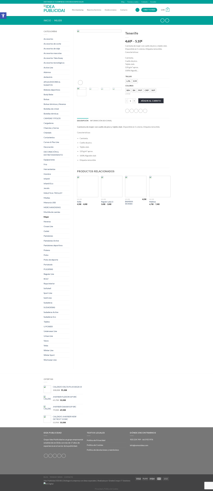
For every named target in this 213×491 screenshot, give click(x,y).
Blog (122, 2)
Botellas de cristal (51, 109)
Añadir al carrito (151, 101)
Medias (47, 198)
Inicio (47, 20)
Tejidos (47, 321)
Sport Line (48, 293)
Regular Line (49, 274)
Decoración (48, 147)
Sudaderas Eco (50, 317)
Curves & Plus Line (51, 142)
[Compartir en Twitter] (132, 111)
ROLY (46, 279)
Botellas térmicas (51, 113)
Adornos (47, 72)
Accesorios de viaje (52, 48)
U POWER (48, 326)
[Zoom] (80, 82)
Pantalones (48, 236)
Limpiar (127, 94)
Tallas (128, 76)
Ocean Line (48, 226)
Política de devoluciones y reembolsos (103, 450)
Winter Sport (49, 355)
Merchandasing (77, 10)
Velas (46, 345)
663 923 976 (147, 439)
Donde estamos (110, 10)
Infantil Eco (48, 183)
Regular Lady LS (107, 202)
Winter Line (48, 350)
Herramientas (49, 169)
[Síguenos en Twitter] (163, 2)
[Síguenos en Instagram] (161, 2)
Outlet (46, 231)
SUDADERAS (49, 307)
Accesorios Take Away (53, 58)
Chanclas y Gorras (51, 128)
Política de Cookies (95, 445)
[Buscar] (137, 10)
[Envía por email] (136, 111)
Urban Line (48, 336)
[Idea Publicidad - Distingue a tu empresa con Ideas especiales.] (56, 10)
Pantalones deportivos (53, 245)
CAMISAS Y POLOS (52, 118)
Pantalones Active (51, 240)
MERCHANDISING (52, 207)
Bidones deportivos (52, 90)
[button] (3, 15)
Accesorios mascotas (53, 53)
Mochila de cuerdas (52, 212)
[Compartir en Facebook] (127, 111)
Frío (45, 164)
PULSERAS (48, 269)
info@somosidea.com (139, 445)
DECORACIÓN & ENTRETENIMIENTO (53, 153)
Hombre (47, 174)
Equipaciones (49, 159)
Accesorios (48, 39)
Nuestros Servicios (94, 10)
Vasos (46, 340)
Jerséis (46, 188)
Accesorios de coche (52, 43)
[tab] (82, 120)
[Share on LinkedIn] (145, 111)
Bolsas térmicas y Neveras (55, 104)
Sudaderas (48, 302)
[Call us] (168, 2)
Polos (46, 255)
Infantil (47, 178)
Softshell (47, 288)
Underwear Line (50, 331)
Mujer (58, 20)
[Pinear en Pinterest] (141, 111)
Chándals (47, 132)
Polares (47, 250)
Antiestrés (48, 77)
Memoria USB (50, 202)
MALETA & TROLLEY (53, 193)
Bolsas (46, 99)
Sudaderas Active (51, 312)
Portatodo (48, 264)
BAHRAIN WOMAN (129, 203)
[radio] (128, 81)
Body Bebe (48, 94)
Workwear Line (50, 360)
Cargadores (49, 123)
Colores (129, 86)
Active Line (48, 67)
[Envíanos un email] (166, 2)
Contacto (144, 2)
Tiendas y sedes (132, 2)
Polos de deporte (51, 259)
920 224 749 (135, 439)
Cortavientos (49, 137)
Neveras (47, 221)
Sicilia (79, 202)
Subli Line (48, 298)
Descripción (82, 121)
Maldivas (152, 202)
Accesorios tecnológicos (54, 62)
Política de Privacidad (96, 440)
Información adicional (101, 121)
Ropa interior (49, 283)
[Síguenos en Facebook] (159, 2)
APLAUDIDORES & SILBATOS (52, 83)
